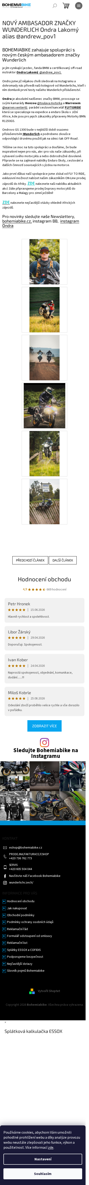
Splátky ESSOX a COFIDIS (24, 950)
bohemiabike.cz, (17, 220)
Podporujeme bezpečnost (25, 957)
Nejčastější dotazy (19, 964)
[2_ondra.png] (44, 405)
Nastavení (42, 1159)
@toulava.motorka (49, 103)
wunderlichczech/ (21, 883)
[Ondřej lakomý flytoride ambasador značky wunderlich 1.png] (44, 261)
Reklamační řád (17, 929)
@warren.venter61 (15, 107)
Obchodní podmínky (20, 915)
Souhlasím (43, 1173)
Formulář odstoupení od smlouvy (29, 936)
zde (50, 1147)
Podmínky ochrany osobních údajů (30, 922)
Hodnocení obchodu (44, 578)
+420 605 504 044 (20, 869)
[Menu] (78, 5)
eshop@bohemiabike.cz (25, 848)
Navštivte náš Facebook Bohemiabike (34, 876)
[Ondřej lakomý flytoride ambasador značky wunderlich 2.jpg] (44, 309)
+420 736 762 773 (20, 858)
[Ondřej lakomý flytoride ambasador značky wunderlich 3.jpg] (44, 357)
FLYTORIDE (73, 107)
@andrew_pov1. (39, 72)
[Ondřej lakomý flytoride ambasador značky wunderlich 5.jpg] (44, 501)
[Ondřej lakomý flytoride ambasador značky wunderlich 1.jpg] (44, 453)
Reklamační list (17, 943)
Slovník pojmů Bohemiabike (25, 971)
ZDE (31, 183)
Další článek (62, 560)
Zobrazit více (44, 726)
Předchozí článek (30, 560)
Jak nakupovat (17, 908)
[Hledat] (54, 5)
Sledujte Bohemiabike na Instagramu (45, 753)
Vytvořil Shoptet (49, 991)
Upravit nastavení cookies (44, 1009)
